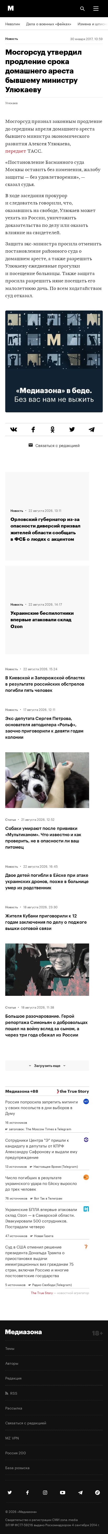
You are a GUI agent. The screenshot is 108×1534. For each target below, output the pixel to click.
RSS (12, 1393)
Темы (9, 1348)
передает (15, 151)
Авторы (11, 1363)
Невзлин (12, 23)
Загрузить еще (47, 1065)
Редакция (13, 1378)
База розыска (17, 1467)
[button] (96, 8)
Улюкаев (11, 103)
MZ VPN (12, 1437)
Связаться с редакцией (57, 445)
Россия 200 (15, 1452)
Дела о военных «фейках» (48, 23)
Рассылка (13, 1408)
